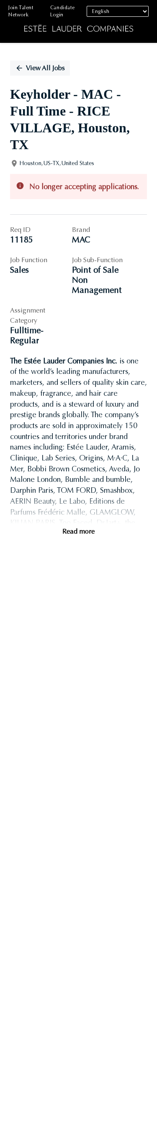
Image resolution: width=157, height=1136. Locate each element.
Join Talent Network (20, 11)
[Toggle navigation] (12, 21)
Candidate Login (62, 11)
